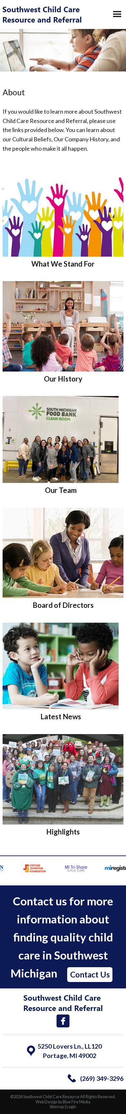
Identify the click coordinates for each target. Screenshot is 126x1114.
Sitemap (57, 1106)
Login (71, 1106)
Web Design (47, 1102)
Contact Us (90, 974)
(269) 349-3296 (101, 1078)
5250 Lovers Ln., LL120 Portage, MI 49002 (69, 1050)
